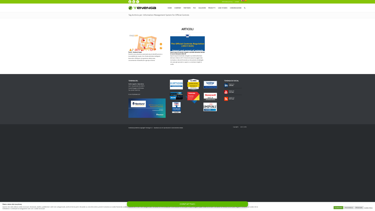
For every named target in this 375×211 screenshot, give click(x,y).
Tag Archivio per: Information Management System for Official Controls (158, 15)
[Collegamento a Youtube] (129, 1)
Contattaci (187, 204)
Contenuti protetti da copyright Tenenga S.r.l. (140, 127)
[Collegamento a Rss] (137, 1)
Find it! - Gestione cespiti (135, 52)
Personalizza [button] (349, 207)
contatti (237, 2)
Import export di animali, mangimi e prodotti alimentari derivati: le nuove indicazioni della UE (187, 53)
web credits (243, 127)
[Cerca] (245, 8)
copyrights (235, 127)
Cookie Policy (368, 208)
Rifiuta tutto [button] (359, 207)
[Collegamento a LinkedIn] (133, 1)
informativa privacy (227, 2)
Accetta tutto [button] (338, 207)
